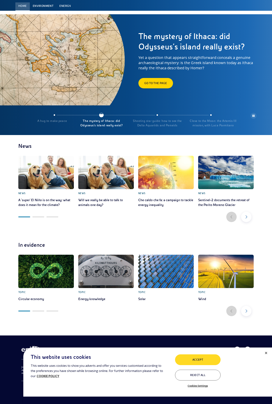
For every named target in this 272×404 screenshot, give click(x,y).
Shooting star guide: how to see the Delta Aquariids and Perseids (157, 123)
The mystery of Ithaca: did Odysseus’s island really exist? (101, 123)
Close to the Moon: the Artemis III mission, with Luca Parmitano (213, 123)
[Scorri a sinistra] (231, 217)
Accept (197, 359)
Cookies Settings (198, 386)
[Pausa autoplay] (253, 116)
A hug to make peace (52, 121)
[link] (46, 181)
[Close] (266, 353)
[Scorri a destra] (246, 217)
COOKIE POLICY (48, 376)
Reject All (198, 375)
